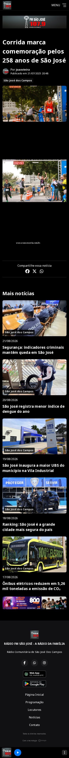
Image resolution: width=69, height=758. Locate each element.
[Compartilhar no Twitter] (34, 271)
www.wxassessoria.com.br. (28, 243)
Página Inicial (34, 695)
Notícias (34, 717)
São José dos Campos (18, 80)
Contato (34, 725)
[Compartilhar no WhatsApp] (41, 271)
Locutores (34, 710)
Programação (34, 702)
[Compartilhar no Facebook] (27, 271)
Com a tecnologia (29, 740)
